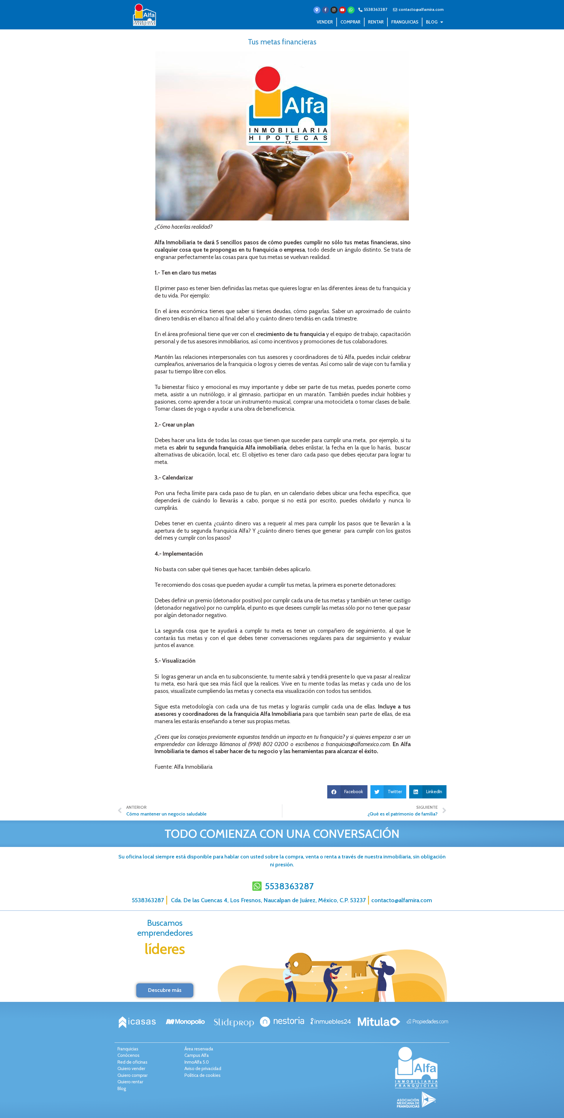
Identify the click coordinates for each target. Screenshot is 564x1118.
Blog (431, 22)
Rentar (376, 22)
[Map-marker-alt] (316, 10)
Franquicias (404, 22)
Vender (325, 22)
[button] (347, 791)
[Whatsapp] (351, 10)
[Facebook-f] (325, 10)
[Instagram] (334, 10)
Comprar (350, 22)
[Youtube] (342, 10)
